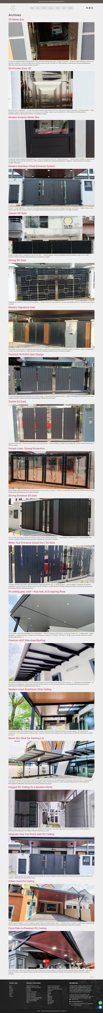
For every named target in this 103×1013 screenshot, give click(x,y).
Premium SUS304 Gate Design (26, 354)
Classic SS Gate (18, 213)
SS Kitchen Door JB (20, 68)
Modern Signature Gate (22, 307)
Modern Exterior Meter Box (24, 117)
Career (64, 8)
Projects (58, 8)
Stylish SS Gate (17, 401)
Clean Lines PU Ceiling (21, 881)
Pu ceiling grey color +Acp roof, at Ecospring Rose (37, 591)
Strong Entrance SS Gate (23, 495)
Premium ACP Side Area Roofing (27, 640)
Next (92, 977)
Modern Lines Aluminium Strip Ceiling (30, 689)
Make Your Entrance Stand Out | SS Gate (32, 542)
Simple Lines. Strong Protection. (27, 448)
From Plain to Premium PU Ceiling (28, 928)
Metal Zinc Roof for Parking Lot (26, 738)
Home (32, 8)
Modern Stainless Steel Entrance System (32, 166)
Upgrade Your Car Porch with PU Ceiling (31, 834)
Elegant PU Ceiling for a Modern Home (30, 787)
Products (44, 8)
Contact (70, 8)
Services (51, 8)
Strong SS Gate (17, 260)
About (37, 8)
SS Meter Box (16, 19)
